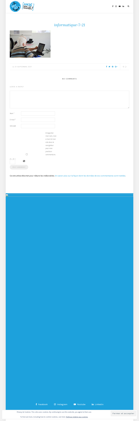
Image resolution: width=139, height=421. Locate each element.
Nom (12, 113)
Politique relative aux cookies (77, 417)
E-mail (13, 120)
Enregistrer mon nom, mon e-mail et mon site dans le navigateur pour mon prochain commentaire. (50, 144)
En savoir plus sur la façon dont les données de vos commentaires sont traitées (90, 176)
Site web (13, 126)
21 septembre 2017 (23, 67)
